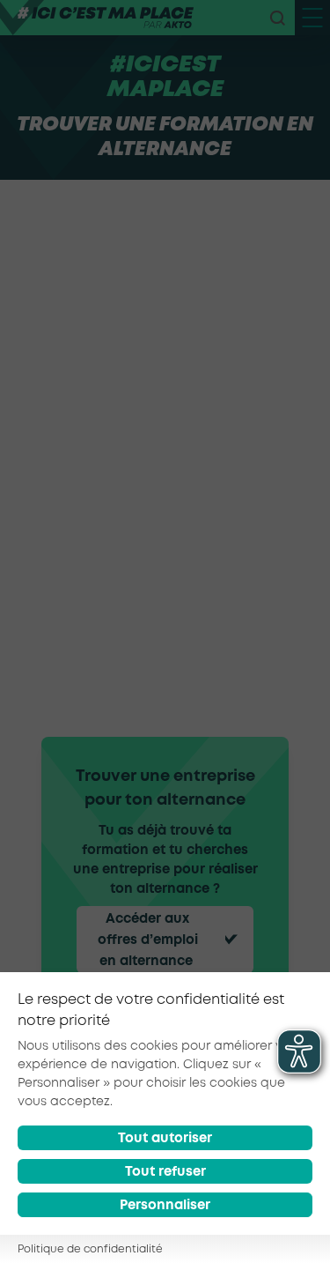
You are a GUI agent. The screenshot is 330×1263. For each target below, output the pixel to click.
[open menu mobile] (312, 17)
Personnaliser (165, 1206)
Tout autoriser (165, 1139)
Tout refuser (165, 1172)
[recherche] (277, 17)
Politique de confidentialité (90, 1249)
